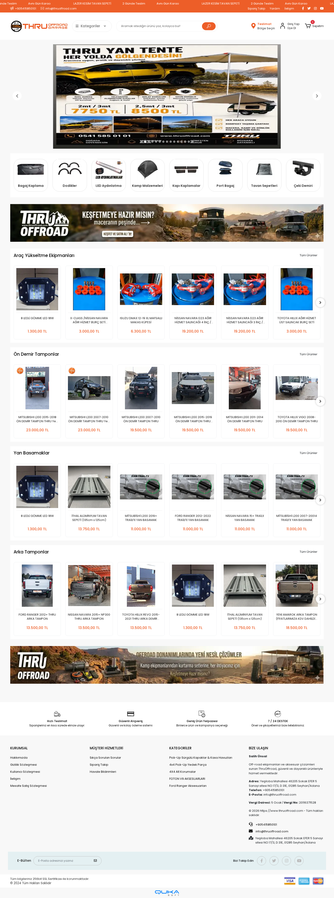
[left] (14, 303)
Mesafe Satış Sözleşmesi (28, 786)
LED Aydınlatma (109, 185)
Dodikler (70, 185)
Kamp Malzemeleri (147, 185)
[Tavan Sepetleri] (264, 169)
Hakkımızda (18, 757)
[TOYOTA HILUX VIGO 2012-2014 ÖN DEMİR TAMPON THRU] (297, 389)
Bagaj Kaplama (31, 185)
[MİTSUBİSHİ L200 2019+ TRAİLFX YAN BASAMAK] (89, 488)
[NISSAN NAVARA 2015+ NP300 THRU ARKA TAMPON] (37, 587)
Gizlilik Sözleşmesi (23, 764)
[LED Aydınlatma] (109, 169)
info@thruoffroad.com (272, 831)
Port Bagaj (225, 185)
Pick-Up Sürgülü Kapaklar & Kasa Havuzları (200, 757)
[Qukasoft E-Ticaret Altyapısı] (167, 893)
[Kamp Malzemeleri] (148, 169)
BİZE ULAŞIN (258, 748)
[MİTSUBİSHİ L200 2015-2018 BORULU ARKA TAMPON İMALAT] (297, 587)
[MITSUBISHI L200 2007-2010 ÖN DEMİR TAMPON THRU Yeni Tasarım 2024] (37, 389)
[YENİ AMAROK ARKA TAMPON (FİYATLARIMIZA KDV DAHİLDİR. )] (245, 587)
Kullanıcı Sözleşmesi (25, 772)
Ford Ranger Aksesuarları (188, 786)
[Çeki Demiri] (303, 169)
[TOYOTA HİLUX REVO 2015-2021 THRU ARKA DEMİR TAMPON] (89, 587)
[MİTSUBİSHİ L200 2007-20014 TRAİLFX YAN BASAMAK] (245, 488)
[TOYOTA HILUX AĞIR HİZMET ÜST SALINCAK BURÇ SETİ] (245, 290)
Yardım (275, 8)
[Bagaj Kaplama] (31, 169)
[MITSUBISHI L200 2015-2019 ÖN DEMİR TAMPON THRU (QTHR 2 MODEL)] (141, 389)
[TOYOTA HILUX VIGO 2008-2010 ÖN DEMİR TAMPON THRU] (245, 389)
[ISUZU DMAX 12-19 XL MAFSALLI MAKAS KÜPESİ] (89, 290)
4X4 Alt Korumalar (182, 772)
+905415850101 (266, 824)
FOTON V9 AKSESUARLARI (187, 779)
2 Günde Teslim (133, 3)
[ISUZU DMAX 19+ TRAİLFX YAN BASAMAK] (297, 488)
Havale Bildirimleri (103, 772)
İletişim (289, 8)
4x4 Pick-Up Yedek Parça (188, 764)
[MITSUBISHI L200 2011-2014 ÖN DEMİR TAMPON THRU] (193, 389)
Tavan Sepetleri (264, 185)
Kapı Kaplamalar (186, 185)
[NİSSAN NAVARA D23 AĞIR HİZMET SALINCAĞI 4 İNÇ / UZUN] (141, 290)
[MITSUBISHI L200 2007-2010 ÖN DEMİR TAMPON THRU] (89, 389)
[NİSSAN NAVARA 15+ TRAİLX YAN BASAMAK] (193, 488)
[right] (320, 303)
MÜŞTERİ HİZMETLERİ (106, 748)
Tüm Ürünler (308, 255)
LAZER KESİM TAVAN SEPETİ (92, 3)
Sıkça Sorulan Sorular (105, 757)
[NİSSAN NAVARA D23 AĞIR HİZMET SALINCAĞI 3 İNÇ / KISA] (193, 290)
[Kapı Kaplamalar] (186, 169)
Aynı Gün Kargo (39, 3)
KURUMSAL (19, 748)
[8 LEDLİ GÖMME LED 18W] (141, 587)
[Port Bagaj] (225, 169)
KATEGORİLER (180, 748)
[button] (314, 26)
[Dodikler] (70, 169)
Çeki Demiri (303, 185)
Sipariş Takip (256, 8)
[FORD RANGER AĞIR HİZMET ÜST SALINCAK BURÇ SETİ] (297, 290)
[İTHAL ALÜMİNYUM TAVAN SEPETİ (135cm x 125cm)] (37, 488)
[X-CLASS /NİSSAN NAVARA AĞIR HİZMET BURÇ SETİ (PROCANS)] (37, 290)
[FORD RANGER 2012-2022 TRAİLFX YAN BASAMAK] (141, 488)
